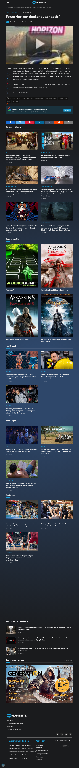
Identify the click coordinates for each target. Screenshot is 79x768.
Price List (25, 758)
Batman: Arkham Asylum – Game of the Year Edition (56, 341)
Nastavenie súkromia (15, 752)
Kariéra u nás (13, 755)
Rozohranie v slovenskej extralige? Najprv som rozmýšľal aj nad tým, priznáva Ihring (19, 558)
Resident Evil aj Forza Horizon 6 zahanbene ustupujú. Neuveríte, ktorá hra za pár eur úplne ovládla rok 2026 (21, 158)
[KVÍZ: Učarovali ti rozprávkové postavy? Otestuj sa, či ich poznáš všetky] (22, 435)
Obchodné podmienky (29, 752)
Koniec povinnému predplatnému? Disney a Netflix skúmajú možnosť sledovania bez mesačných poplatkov (42, 639)
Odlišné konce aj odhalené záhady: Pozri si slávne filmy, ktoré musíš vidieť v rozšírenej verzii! (44, 628)
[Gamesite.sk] (39, 2)
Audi (23, 98)
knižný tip (9, 480)
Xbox (21, 7)
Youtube (15, 101)
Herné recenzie (46, 152)
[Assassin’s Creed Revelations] (22, 315)
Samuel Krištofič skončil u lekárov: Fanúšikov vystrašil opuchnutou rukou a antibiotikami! (21, 377)
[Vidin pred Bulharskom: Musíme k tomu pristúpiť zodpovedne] (57, 509)
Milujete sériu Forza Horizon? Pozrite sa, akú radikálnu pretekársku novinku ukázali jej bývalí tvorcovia (21, 192)
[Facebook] (8, 73)
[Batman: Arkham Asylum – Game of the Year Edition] (57, 315)
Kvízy (8, 446)
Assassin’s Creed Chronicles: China (54, 290)
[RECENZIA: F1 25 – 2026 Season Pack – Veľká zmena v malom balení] (57, 141)
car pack (30, 98)
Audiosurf (10, 290)
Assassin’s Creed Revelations (17, 340)
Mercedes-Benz (51, 98)
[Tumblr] (8, 93)
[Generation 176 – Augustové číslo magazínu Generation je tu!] (39, 684)
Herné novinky (15, 7)
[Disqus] (39, 591)
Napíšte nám (13, 758)
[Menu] (8, 2)
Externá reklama (27, 748)
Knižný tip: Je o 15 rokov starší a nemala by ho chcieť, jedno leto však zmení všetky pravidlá (21, 485)
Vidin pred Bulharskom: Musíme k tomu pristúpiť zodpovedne (56, 525)
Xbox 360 (26, 7)
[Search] (71, 2)
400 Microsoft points (13, 98)
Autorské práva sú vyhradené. (62, 742)
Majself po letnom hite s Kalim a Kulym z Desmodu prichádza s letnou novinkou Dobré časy (56, 451)
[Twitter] (8, 78)
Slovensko (9, 553)
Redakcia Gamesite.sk (16, 21)
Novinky (8, 371)
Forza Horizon (39, 98)
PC (6, 152)
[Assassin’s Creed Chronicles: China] (57, 266)
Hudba (43, 446)
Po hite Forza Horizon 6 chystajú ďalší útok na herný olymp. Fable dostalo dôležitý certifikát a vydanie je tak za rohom (55, 229)
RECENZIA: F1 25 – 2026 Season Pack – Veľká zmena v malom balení (55, 157)
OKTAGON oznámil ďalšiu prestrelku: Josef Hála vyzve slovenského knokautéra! (55, 377)
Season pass (63, 98)
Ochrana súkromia (14, 748)
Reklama (26, 741)
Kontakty (40, 741)
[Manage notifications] (3, 765)
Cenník (24, 755)
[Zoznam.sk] (65, 746)
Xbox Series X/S (46, 186)
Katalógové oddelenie (42, 754)
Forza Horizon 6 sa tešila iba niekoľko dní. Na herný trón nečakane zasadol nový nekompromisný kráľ (22, 228)
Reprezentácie (11, 521)
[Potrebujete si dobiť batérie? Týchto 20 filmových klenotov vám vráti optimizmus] (11, 651)
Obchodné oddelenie (42, 750)
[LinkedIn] (8, 88)
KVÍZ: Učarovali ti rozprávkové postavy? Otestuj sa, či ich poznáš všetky (21, 450)
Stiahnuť (69, 660)
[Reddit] (8, 103)
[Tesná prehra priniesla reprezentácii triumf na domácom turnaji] (22, 509)
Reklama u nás (26, 745)
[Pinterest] (8, 83)
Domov (8, 7)
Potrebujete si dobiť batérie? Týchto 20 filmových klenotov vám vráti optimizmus (43, 649)
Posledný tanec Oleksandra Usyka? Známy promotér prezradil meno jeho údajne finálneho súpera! (20, 411)
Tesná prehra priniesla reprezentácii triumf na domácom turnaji (20, 525)
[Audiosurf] (22, 266)
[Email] (8, 98)
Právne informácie (14, 745)
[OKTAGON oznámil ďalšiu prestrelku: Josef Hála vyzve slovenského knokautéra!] (57, 360)
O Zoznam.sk (15, 741)
